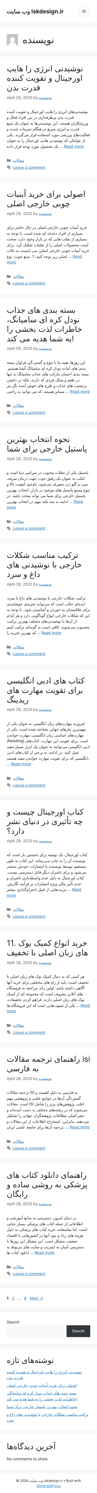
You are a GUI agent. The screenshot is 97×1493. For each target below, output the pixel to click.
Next (36, 1298)
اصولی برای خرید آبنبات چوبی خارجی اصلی (46, 198)
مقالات (18, 160)
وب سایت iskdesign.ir (35, 11)
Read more (74, 146)
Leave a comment (29, 167)
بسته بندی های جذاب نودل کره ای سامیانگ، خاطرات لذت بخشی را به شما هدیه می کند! (44, 324)
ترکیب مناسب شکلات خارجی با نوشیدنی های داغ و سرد (44, 564)
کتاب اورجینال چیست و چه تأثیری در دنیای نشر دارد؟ (45, 821)
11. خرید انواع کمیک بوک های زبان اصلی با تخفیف (47, 947)
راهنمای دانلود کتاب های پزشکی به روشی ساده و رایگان (47, 1184)
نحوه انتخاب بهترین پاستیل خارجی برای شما (47, 443)
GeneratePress (49, 1486)
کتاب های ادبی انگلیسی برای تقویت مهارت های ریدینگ (46, 690)
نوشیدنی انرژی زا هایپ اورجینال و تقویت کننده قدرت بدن (45, 78)
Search (13, 1322)
